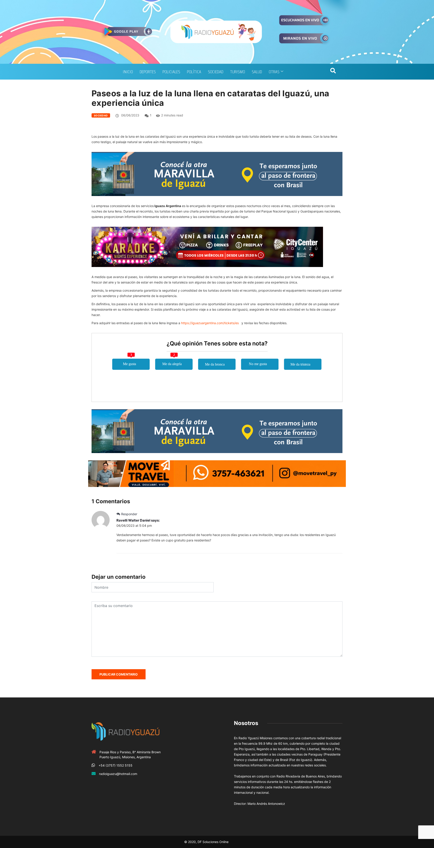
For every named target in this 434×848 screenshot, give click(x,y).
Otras (274, 71)
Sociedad (215, 71)
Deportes (148, 71)
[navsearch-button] (332, 71)
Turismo (237, 71)
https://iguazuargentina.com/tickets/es (210, 323)
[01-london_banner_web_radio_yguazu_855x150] (217, 173)
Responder (129, 514)
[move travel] (217, 473)
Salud (257, 71)
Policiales (171, 71)
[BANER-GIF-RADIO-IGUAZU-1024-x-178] (207, 246)
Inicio (128, 71)
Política (194, 71)
